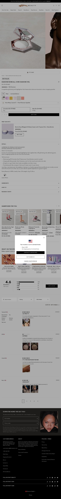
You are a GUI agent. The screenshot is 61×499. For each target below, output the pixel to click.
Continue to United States (30, 252)
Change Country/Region (30, 261)
